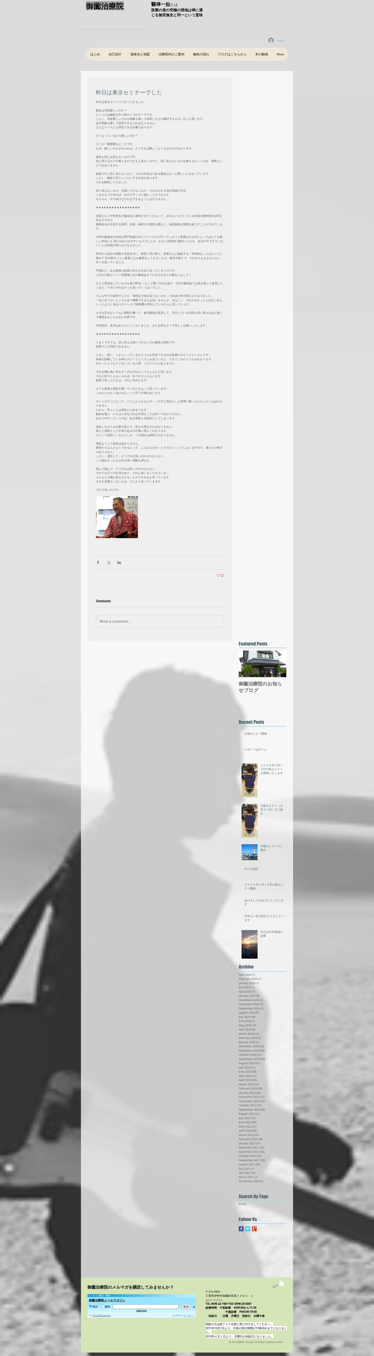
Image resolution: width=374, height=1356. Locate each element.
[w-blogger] (281, 1283)
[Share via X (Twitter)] (108, 562)
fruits (243, 1204)
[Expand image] (117, 517)
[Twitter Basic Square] (247, 1228)
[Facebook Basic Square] (241, 1228)
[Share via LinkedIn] (119, 562)
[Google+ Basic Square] (254, 1228)
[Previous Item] (246, 664)
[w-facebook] (275, 1286)
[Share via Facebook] (98, 562)
